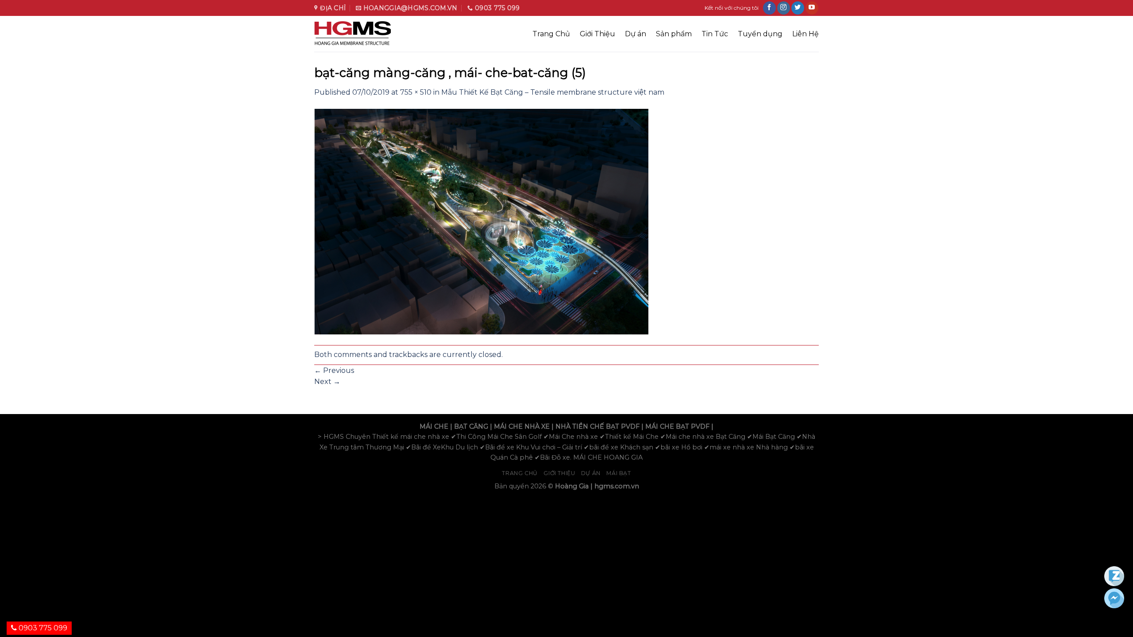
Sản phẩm (674, 34)
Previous (334, 370)
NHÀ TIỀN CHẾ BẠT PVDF (597, 426)
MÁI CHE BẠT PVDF (677, 426)
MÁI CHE (434, 426)
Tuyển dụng (760, 34)
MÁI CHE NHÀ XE (522, 426)
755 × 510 (416, 92)
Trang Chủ (551, 34)
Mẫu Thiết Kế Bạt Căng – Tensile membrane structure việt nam (552, 92)
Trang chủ (520, 473)
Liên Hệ (805, 34)
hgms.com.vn (616, 486)
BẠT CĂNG (471, 426)
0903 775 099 (42, 628)
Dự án (635, 34)
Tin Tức (714, 34)
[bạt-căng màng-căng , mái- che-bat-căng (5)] (481, 221)
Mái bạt (618, 473)
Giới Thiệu (597, 34)
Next (327, 381)
